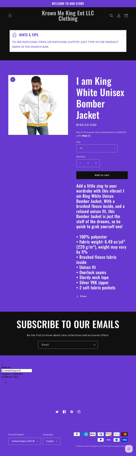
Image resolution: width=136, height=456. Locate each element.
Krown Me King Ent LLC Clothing (97, 446)
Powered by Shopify (119, 446)
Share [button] (83, 296)
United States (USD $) (23, 441)
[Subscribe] (94, 345)
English (50, 441)
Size (78, 142)
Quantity (80, 156)
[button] (10, 15)
